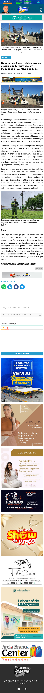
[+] (30, 314)
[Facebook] (19, 689)
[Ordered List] (14, 314)
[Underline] (8, 314)
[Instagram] (25, 689)
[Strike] (11, 314)
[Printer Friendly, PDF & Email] (39, 268)
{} (27, 314)
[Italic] (6, 314)
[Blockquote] (19, 314)
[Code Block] (22, 314)
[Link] (25, 314)
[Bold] (3, 314)
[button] (41, 7)
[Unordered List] (16, 314)
